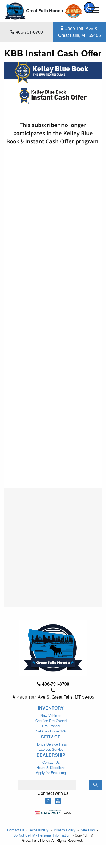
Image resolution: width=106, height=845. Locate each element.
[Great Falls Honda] (15, 10)
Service (51, 736)
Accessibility (39, 829)
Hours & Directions (50, 767)
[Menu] (93, 11)
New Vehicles (50, 715)
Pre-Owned (51, 725)
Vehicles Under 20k (51, 731)
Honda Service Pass (51, 744)
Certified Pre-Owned (51, 720)
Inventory (51, 707)
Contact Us (51, 762)
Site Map (88, 829)
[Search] (95, 785)
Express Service (51, 749)
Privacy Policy (65, 829)
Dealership (50, 755)
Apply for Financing (51, 772)
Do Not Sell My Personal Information (42, 835)
